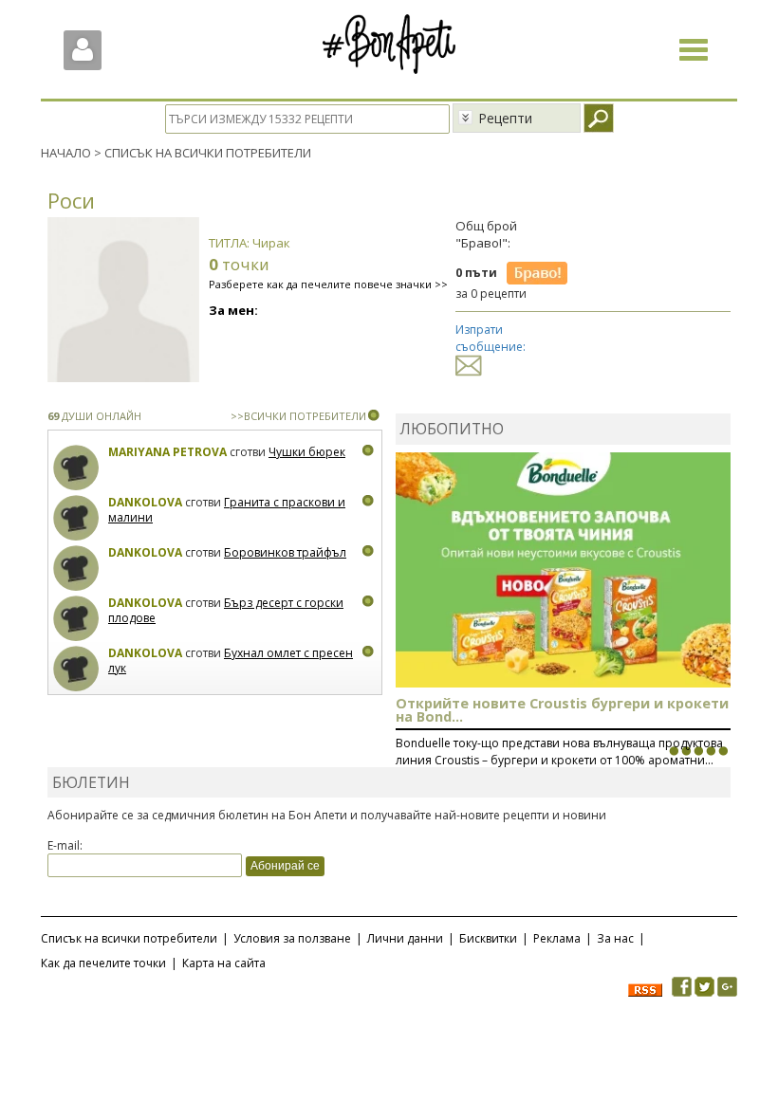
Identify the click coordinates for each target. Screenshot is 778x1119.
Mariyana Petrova (167, 452)
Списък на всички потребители (129, 938)
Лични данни (405, 938)
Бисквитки (488, 938)
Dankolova (145, 502)
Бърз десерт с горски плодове (225, 610)
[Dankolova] (76, 518)
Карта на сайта (224, 963)
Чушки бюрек (307, 452)
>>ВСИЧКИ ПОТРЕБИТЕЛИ (298, 416)
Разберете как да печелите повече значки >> (328, 284)
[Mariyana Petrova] (76, 468)
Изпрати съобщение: (490, 337)
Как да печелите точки (103, 963)
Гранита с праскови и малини (226, 509)
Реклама (557, 938)
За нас (615, 938)
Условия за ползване (292, 938)
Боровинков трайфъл (285, 552)
